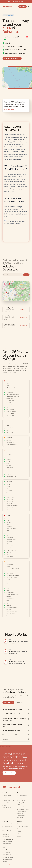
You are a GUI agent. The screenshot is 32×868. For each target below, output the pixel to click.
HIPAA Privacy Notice (7, 857)
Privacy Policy (5, 850)
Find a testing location (7, 839)
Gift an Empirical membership (6, 831)
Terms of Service (6, 854)
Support (4, 805)
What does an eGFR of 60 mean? (12, 709)
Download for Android (7, 798)
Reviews (19, 831)
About (18, 824)
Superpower (22, 798)
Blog (18, 828)
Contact (19, 836)
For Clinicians (5, 834)
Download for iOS (6, 795)
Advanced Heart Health (8, 824)
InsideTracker (22, 800)
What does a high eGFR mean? (11, 730)
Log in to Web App (6, 803)
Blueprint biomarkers (24, 809)
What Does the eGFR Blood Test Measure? (15, 167)
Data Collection (6, 852)
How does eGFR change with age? (14, 200)
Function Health (22, 795)
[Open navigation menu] (29, 6)
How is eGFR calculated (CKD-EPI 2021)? (12, 725)
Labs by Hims (22, 806)
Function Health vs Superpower (21, 812)
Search (26, 275)
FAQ (18, 833)
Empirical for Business (22, 826)
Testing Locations (6, 807)
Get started (22, 6)
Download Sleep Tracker (8, 800)
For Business (5, 836)
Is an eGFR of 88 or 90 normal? (11, 714)
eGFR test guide (9, 109)
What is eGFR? (6, 739)
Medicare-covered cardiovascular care (7, 842)
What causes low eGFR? (9, 735)
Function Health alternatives (21, 816)
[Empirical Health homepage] (7, 6)
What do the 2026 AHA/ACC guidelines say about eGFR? (14, 719)
